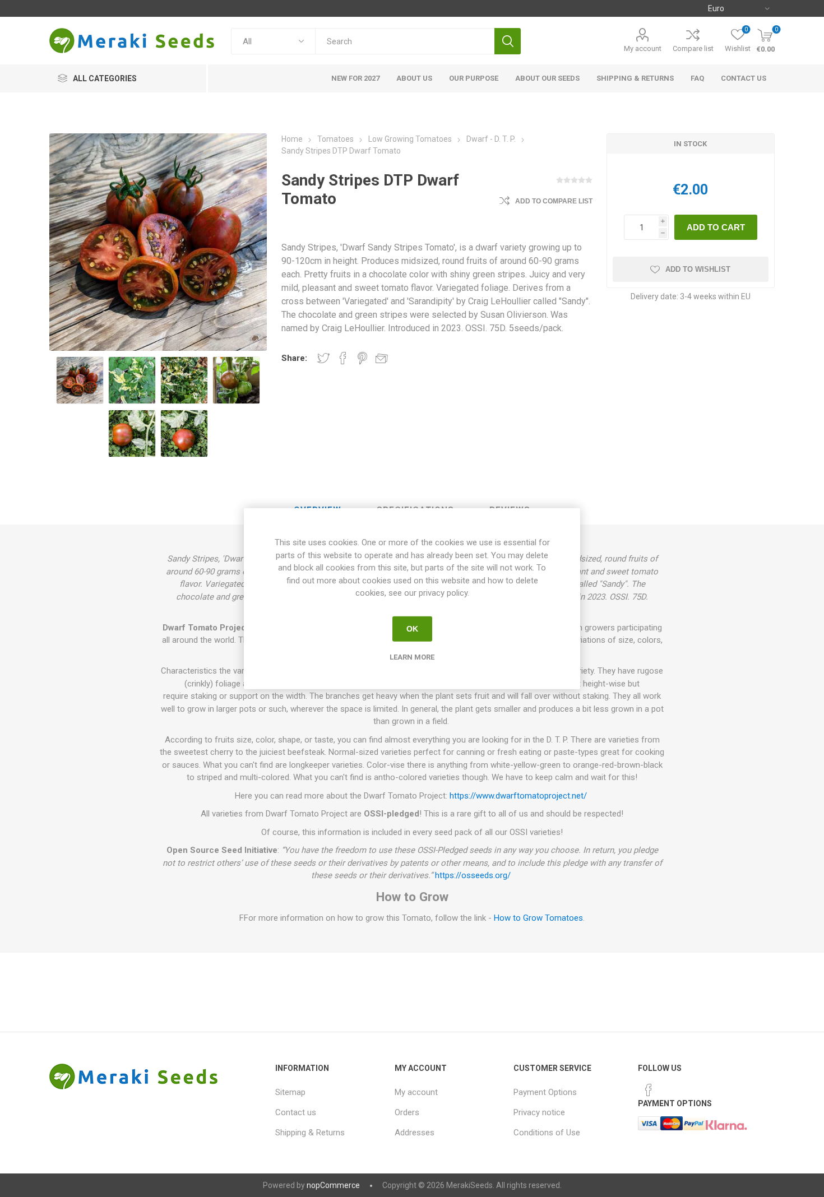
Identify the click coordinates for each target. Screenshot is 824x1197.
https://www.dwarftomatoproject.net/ (518, 796)
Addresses (414, 1133)
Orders (407, 1112)
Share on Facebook (343, 358)
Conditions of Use (546, 1133)
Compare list (693, 48)
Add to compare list (553, 201)
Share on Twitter (323, 358)
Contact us (295, 1112)
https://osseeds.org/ (473, 875)
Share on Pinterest (362, 358)
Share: (294, 358)
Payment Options (545, 1092)
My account (642, 48)
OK (412, 628)
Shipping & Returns (310, 1133)
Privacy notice (539, 1112)
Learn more (412, 656)
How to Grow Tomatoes (538, 918)
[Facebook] (649, 1090)
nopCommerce (333, 1185)
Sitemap (290, 1092)
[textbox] (404, 41)
